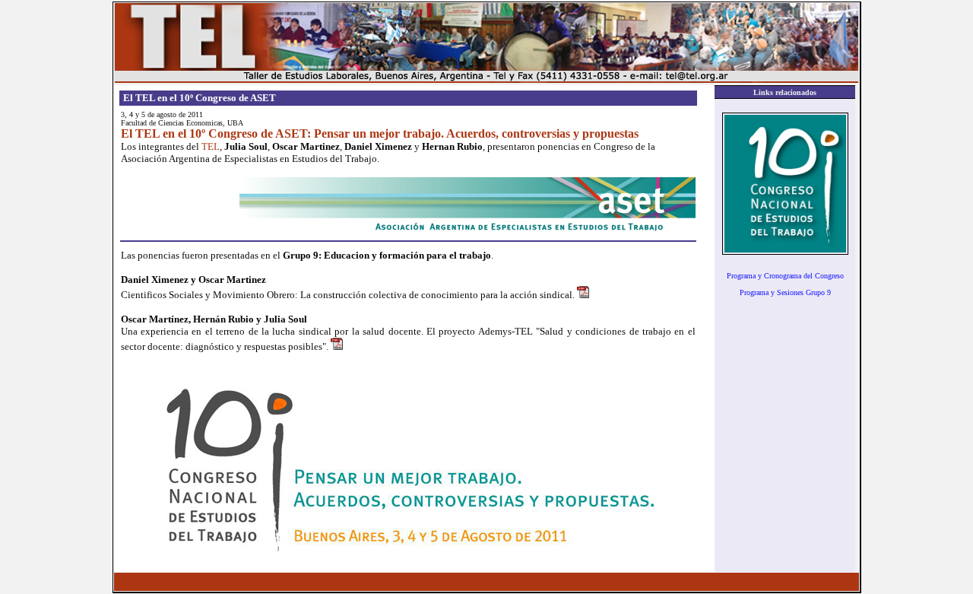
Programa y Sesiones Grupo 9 (785, 292)
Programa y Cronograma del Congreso (785, 276)
